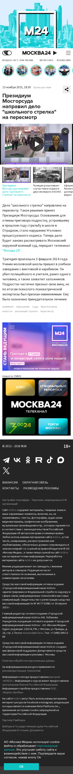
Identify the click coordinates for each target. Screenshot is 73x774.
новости (7, 311)
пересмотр (47, 311)
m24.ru (12, 510)
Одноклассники (28, 460)
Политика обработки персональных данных (28, 661)
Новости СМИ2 (11, 376)
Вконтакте (17, 460)
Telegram (6, 460)
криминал (8, 306)
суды (35, 306)
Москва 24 (36, 53)
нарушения (23, 306)
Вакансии (10, 482)
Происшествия (42, 87)
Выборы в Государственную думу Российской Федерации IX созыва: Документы (30, 728)
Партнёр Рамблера (13, 720)
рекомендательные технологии (21, 671)
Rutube (39, 460)
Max (61, 460)
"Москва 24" (11, 250)
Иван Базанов (49, 306)
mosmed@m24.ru (33, 633)
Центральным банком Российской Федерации (30, 685)
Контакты (10, 488)
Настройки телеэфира (15, 500)
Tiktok (50, 460)
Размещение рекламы (41, 488)
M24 (23, 446)
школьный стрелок (26, 311)
